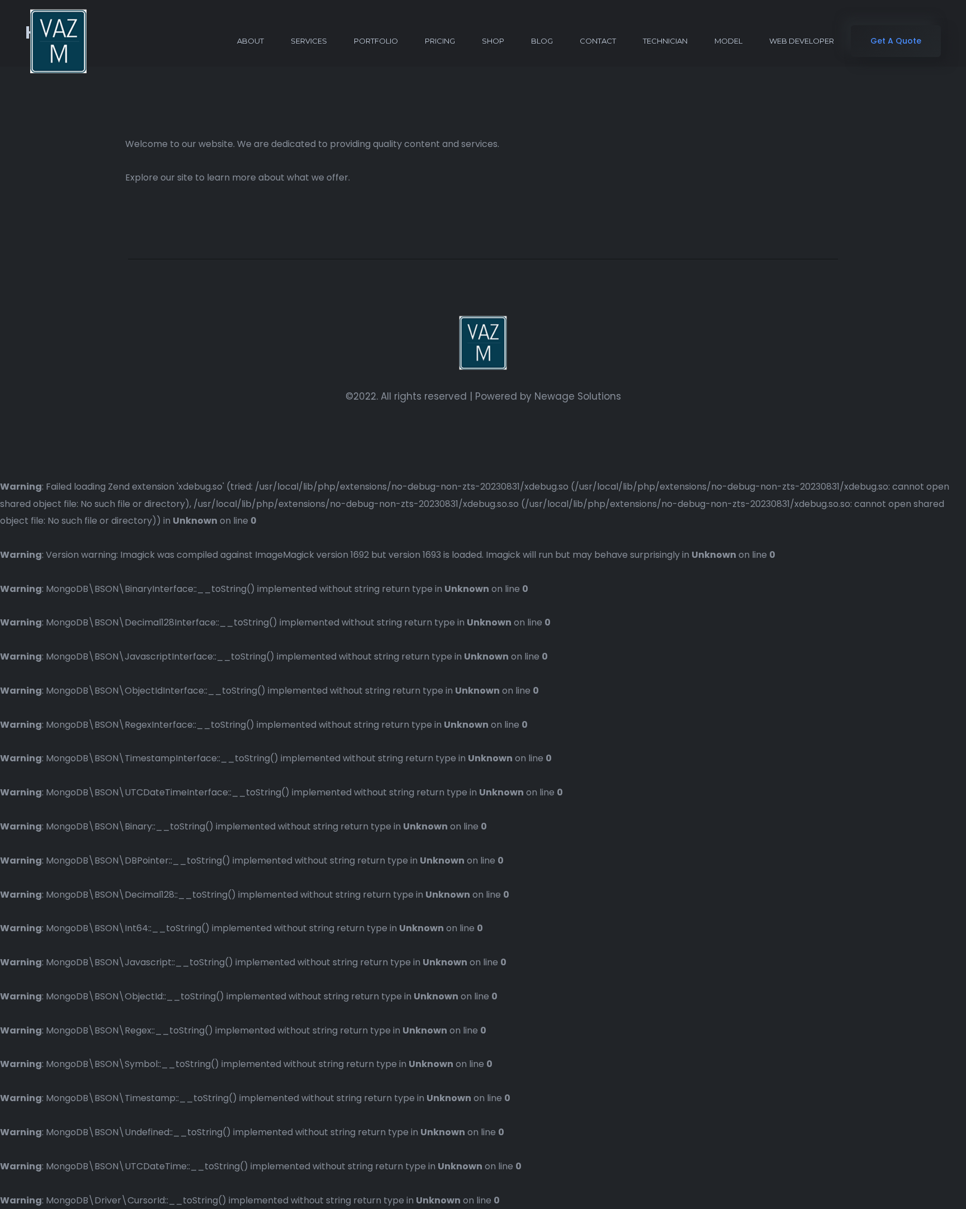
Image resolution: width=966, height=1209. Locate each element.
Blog (542, 40)
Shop (493, 40)
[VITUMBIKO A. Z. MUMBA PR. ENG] (58, 41)
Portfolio (376, 40)
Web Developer (801, 40)
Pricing (440, 40)
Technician (665, 40)
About (250, 40)
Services (309, 40)
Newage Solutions (577, 396)
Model (728, 40)
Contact (598, 40)
